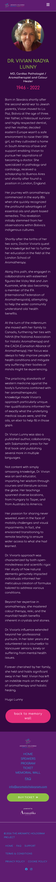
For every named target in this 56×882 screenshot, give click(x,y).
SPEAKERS (28, 758)
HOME (28, 754)
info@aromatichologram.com (28, 786)
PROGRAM (28, 763)
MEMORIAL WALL (28, 772)
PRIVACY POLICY (15, 861)
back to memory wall (28, 716)
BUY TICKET (26, 797)
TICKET (28, 768)
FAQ (28, 778)
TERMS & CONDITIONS (18, 854)
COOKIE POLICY (37, 861)
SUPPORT (30, 846)
